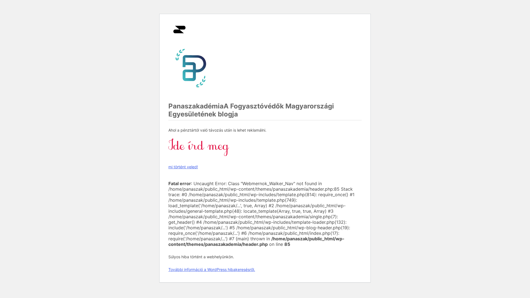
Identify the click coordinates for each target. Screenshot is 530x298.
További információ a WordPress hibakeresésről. (211, 269)
